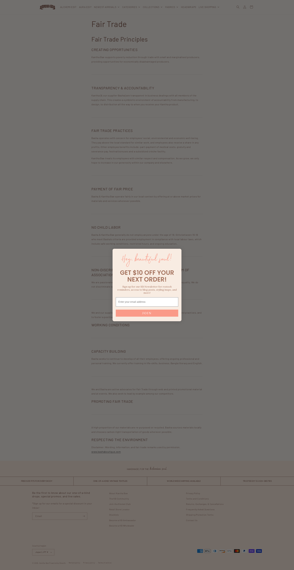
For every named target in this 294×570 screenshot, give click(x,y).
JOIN (147, 313)
